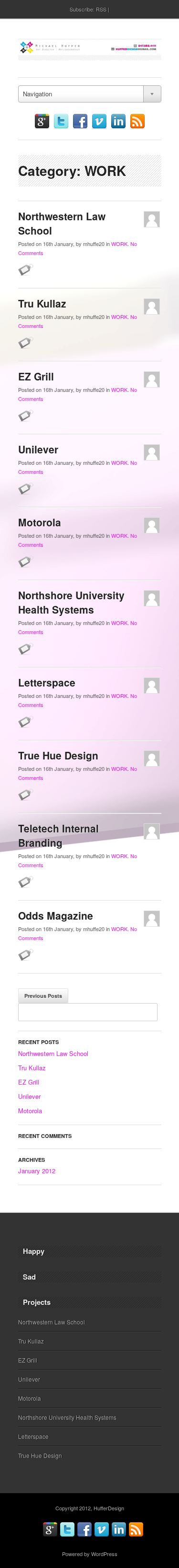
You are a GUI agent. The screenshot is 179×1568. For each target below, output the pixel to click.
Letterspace (46, 682)
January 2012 (36, 1170)
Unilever (38, 449)
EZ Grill (36, 376)
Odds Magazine (55, 915)
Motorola (39, 522)
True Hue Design (58, 755)
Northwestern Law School (53, 1053)
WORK (119, 243)
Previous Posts (43, 995)
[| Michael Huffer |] (89, 51)
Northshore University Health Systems (71, 602)
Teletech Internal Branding (58, 835)
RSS (101, 9)
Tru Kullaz (42, 303)
